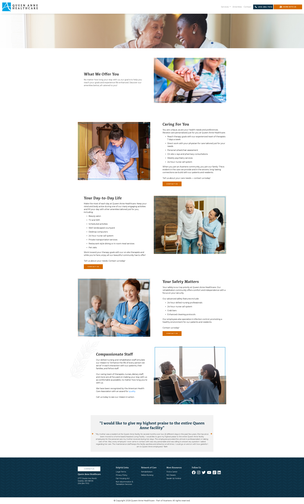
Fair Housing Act (123, 473)
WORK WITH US (289, 7)
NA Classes (171, 470)
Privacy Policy (121, 470)
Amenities (237, 7)
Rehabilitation (146, 467)
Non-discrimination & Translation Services (124, 478)
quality (132, 391)
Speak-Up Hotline (173, 473)
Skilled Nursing (147, 470)
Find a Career (171, 467)
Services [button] (225, 7)
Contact (247, 7)
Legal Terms (121, 467)
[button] (100, 431)
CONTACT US (172, 184)
